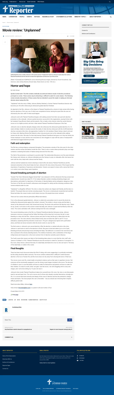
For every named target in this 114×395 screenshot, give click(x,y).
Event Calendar (31, 1)
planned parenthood (33, 299)
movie (18, 299)
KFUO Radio (41, 1)
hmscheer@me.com (24, 288)
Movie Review (24, 299)
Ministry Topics (80, 17)
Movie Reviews (6, 26)
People (22, 17)
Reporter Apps (6, 365)
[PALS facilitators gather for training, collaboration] (88, 130)
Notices (37, 17)
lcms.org (5, 1)
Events (29, 17)
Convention (13, 17)
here (31, 284)
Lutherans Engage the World (63, 388)
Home (4, 22)
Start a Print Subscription (9, 356)
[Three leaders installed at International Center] (103, 130)
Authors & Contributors (9, 362)
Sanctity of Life (43, 299)
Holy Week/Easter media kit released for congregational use (18, 329)
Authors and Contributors (88, 33)
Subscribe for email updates (47, 362)
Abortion (11, 299)
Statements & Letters (64, 17)
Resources (22, 1)
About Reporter (95, 17)
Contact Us (85, 30)
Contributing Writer (9, 36)
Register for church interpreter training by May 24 (61, 329)
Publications (13, 1)
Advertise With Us (7, 359)
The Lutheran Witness (48, 388)
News (4, 17)
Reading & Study (48, 17)
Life (15, 299)
